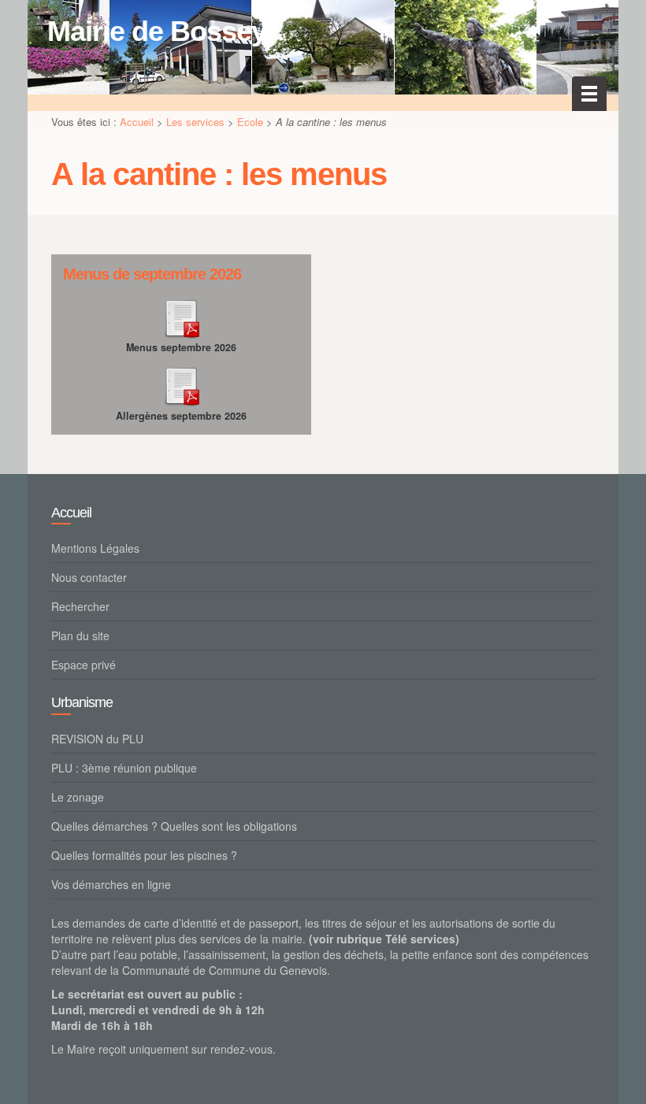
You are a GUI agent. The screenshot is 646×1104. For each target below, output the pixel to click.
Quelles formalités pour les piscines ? (144, 855)
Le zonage (77, 797)
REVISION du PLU (97, 738)
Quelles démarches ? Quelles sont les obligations (174, 826)
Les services (195, 121)
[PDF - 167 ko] (181, 384)
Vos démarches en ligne (111, 884)
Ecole (250, 121)
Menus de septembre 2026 (152, 274)
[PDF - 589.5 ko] (181, 316)
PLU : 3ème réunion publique (124, 768)
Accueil (137, 121)
